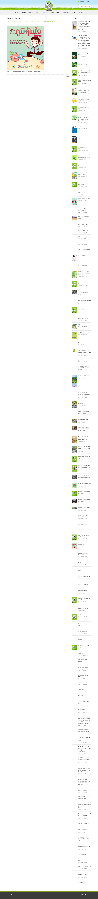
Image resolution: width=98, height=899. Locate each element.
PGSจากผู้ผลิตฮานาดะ (82, 243)
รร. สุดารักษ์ (80, 882)
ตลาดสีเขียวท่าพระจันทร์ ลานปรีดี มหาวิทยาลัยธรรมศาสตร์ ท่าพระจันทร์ (84, 448)
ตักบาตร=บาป (81, 653)
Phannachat (81, 689)
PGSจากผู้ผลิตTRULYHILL (83, 224)
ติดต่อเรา (81, 12)
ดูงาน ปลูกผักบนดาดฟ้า (83, 360)
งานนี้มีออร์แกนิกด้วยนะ (82, 615)
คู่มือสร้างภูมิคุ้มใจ (81, 544)
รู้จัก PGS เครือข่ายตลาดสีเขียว (84, 332)
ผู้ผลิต (44, 12)
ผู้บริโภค (29, 12)
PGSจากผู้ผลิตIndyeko (82, 237)
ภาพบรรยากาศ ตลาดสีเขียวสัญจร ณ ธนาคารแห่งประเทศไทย (83, 874)
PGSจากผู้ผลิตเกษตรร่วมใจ (83, 265)
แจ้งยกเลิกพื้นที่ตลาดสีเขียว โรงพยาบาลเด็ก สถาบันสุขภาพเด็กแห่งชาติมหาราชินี (84, 72)
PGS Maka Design (82, 854)
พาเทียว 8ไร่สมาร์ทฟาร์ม (83, 631)
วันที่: (43, 21)
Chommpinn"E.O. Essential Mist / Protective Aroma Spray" (84, 739)
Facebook (81, 1)
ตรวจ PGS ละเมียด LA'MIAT (84, 823)
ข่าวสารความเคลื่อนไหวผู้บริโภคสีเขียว (21, 21)
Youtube (89, 1)
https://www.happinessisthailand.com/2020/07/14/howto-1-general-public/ (24, 71)
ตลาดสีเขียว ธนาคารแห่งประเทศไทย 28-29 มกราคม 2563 (83, 838)
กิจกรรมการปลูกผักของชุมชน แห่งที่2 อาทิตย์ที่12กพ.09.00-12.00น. (84, 292)
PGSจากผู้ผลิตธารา (82, 255)
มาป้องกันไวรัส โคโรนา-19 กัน (84, 790)
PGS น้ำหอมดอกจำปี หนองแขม (84, 683)
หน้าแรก (17, 12)
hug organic (80, 695)
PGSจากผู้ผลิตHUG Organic (84, 249)
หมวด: (8, 21)
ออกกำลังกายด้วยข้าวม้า (83, 127)
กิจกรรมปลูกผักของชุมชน (83, 308)
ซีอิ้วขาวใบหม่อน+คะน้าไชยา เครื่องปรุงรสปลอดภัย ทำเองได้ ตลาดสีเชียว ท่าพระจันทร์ (84, 438)
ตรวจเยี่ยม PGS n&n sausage (84, 866)
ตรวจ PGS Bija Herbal (83, 584)
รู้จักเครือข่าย (23, 12)
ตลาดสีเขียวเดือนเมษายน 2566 (84, 198)
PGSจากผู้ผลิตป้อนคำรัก (83, 230)
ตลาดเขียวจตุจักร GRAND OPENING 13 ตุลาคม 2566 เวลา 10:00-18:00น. (83, 90)
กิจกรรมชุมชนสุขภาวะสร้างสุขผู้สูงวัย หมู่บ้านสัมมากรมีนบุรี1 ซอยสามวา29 (84, 815)
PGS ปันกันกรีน (81, 523)
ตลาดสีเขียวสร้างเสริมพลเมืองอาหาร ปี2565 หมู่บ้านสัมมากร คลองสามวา (84, 367)
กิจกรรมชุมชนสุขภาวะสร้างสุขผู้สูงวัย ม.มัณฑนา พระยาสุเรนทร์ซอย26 (84, 806)
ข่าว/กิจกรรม (51, 12)
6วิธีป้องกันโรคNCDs (82, 137)
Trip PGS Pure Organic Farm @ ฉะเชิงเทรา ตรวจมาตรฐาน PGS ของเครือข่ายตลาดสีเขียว (84, 759)
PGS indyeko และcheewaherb (84, 529)
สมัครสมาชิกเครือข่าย (66, 12)
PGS (79, 860)
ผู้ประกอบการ (37, 12)
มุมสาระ (58, 12)
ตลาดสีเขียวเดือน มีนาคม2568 (84, 63)
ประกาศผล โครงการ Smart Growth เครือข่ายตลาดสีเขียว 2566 (84, 273)
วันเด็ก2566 (80, 343)
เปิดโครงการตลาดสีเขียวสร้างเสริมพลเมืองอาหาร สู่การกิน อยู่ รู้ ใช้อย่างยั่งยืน (84, 428)
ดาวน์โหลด (74, 12)
